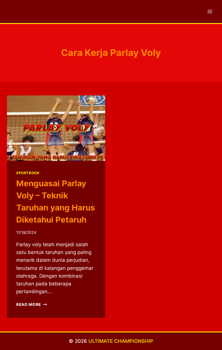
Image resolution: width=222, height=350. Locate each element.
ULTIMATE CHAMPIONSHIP (120, 341)
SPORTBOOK (27, 173)
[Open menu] (209, 11)
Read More (31, 304)
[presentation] (56, 128)
